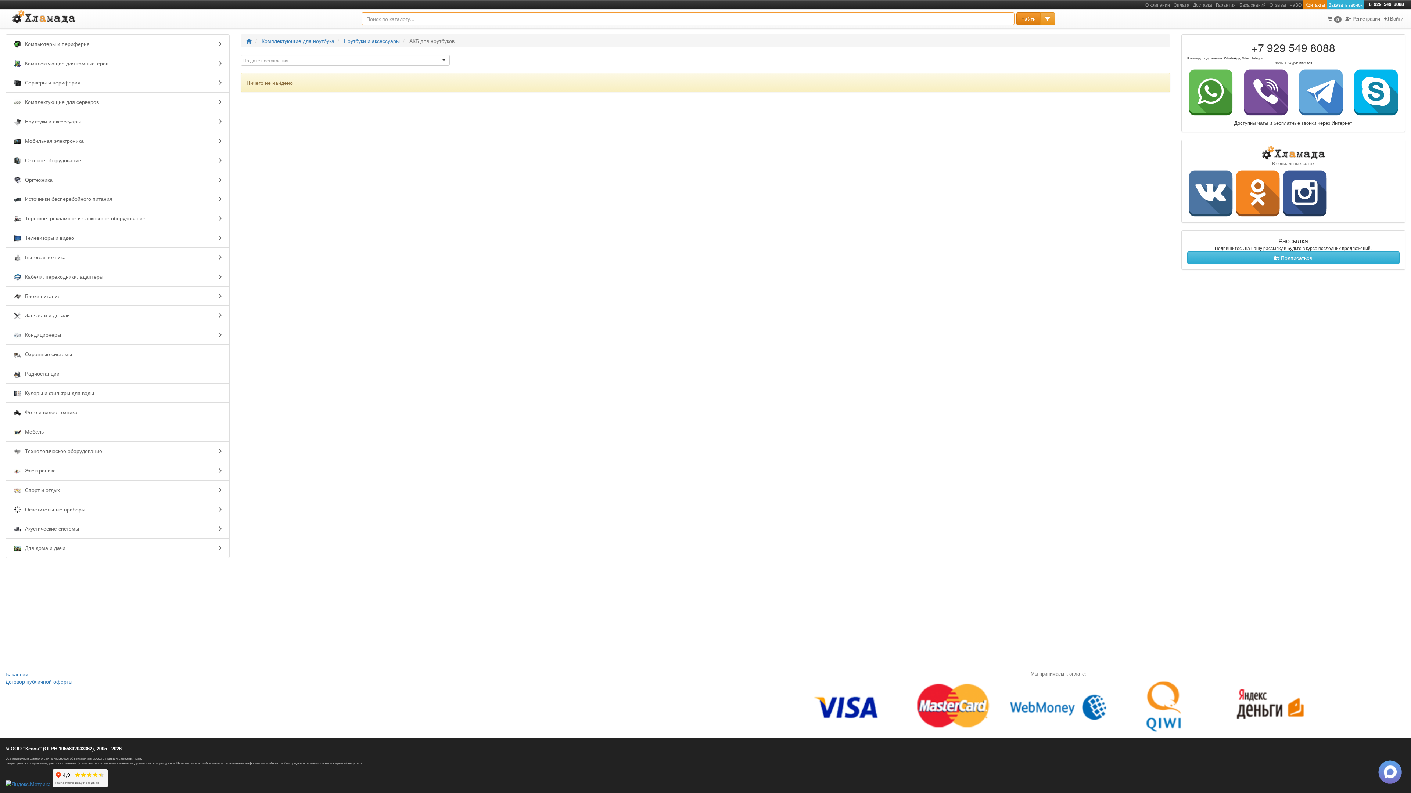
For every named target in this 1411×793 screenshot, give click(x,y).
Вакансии (17, 674)
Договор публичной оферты (39, 681)
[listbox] (345, 60)
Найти (1028, 18)
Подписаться (1295, 257)
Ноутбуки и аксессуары (372, 40)
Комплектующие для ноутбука (298, 40)
